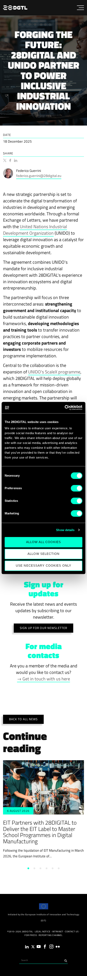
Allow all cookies (43, 542)
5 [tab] (53, 868)
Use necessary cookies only (43, 565)
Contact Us (72, 931)
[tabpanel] (43, 809)
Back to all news (23, 719)
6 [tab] (59, 868)
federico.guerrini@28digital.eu (38, 175)
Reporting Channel (51, 935)
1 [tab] (28, 868)
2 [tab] (34, 868)
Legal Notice (42, 931)
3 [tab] (40, 868)
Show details (65, 530)
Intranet (57, 931)
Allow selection (43, 553)
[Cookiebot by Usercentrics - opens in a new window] (64, 407)
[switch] (76, 488)
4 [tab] (47, 868)
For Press (30, 935)
